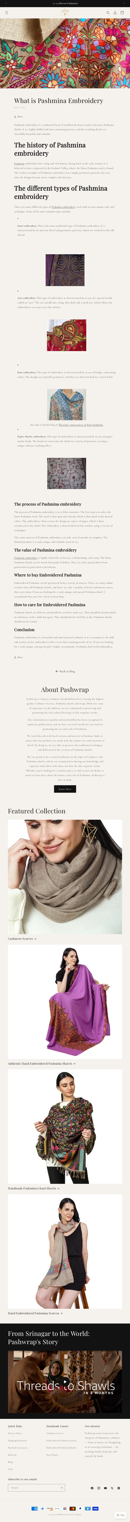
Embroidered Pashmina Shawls (61, 1447)
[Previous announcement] (6, 3)
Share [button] (20, 116)
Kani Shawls (52, 1455)
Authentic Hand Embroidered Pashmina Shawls (40, 1063)
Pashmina (19, 163)
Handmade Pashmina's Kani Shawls (32, 1188)
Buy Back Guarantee (17, 1447)
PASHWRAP (60, 1515)
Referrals (12, 1455)
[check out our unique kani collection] (66, 420)
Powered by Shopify (73, 1515)
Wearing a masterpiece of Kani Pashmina (81, 424)
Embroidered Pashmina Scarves (61, 1440)
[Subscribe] (61, 1487)
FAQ (10, 1469)
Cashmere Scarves (20, 939)
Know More (65, 789)
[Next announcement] (123, 3)
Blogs (10, 1462)
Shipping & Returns (17, 1440)
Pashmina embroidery (63, 207)
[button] (6, 12)
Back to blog (67, 671)
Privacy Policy (15, 1433)
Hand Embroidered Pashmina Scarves (33, 1313)
